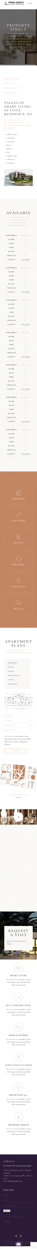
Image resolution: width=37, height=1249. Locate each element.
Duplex (11, 671)
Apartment (12, 663)
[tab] (11, 79)
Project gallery (11, 88)
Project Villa (10, 92)
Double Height (14, 675)
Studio (11, 679)
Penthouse (12, 684)
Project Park (10, 83)
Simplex (11, 667)
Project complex (11, 78)
